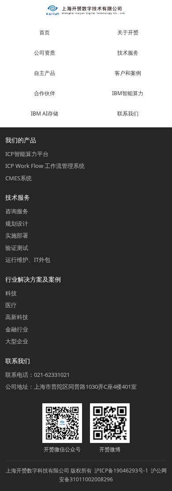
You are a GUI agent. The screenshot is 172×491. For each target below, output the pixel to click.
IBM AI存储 (44, 113)
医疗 (11, 305)
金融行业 (16, 329)
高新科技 (16, 317)
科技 (11, 293)
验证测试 (16, 248)
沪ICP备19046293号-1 (121, 470)
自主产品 (44, 73)
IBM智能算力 (127, 93)
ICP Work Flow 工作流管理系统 (45, 166)
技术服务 (127, 52)
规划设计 (16, 223)
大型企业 (16, 341)
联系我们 (127, 113)
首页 (44, 32)
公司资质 (44, 52)
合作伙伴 (44, 93)
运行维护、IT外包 (27, 260)
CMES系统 (18, 178)
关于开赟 (127, 32)
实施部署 (16, 235)
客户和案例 (128, 73)
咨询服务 (16, 211)
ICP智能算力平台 (27, 154)
